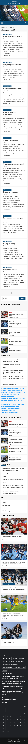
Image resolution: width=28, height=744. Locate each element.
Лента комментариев (8, 508)
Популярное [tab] (15, 304)
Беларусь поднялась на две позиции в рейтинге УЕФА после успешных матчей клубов (16, 342)
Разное (10, 312)
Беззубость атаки (10, 269)
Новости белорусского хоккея (15, 329)
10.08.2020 (6, 38)
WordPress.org (6, 511)
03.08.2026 (5, 565)
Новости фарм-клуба (19, 667)
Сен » (7, 731)
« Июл (3, 731)
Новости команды (7, 34)
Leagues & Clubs (6, 658)
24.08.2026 (5, 539)
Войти (4, 502)
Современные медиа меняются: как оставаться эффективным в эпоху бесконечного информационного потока (13, 394)
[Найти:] (11, 298)
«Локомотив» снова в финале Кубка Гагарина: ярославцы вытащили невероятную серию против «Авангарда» (13, 400)
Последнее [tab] (6, 304)
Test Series (14, 658)
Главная (9, 3)
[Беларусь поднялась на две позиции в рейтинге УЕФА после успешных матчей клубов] (4, 340)
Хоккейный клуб (14, 12)
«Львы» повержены (11, 140)
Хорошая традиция (10, 192)
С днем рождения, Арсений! (13, 164)
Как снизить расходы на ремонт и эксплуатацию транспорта (15, 350)
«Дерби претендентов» (12, 64)
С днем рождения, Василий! (13, 36)
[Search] (26, 23)
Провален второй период (12, 88)
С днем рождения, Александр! (10, 113)
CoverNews (10, 741)
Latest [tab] (4, 417)
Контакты (19, 3)
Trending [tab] (18, 417)
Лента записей (6, 505)
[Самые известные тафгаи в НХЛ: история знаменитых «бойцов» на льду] (4, 314)
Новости (14, 3)
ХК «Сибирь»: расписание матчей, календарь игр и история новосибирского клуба (15, 324)
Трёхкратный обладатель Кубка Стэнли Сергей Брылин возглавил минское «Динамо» (16, 333)
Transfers (21, 658)
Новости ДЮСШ (19, 661)
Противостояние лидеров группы (13, 219)
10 (3, 719)
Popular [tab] (10, 417)
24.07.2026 (5, 591)
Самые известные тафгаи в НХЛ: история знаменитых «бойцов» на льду (16, 315)
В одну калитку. (9, 243)
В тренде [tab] (5, 309)
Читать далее (6, 55)
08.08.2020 (6, 142)
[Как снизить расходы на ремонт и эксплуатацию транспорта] (4, 349)
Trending (5, 661)
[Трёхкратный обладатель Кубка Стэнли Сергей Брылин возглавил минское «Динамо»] (4, 332)
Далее (16, 293)
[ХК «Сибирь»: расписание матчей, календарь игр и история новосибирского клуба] (4, 323)
